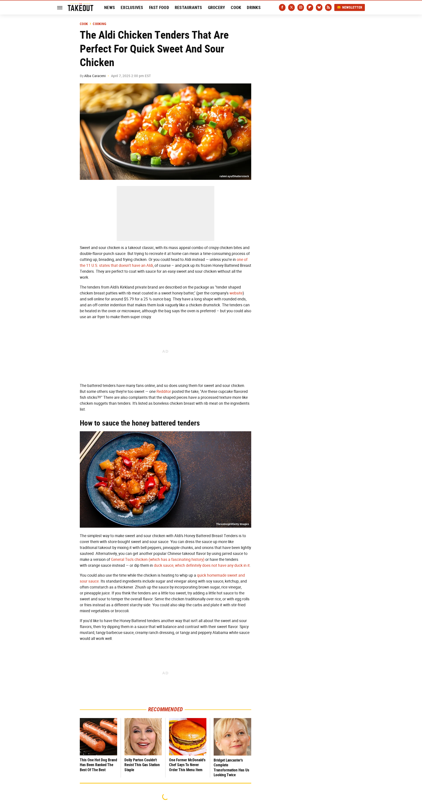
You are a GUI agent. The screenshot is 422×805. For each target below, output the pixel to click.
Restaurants (188, 7)
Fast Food (159, 7)
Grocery (216, 7)
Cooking (99, 24)
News (109, 7)
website (236, 293)
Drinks (254, 7)
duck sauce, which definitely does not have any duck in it (202, 565)
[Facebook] (282, 7)
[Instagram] (300, 7)
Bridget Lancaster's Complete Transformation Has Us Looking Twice (231, 767)
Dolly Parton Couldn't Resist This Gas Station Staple (142, 765)
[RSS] (328, 7)
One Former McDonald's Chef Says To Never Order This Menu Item (187, 765)
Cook (236, 7)
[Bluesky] (319, 7)
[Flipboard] (310, 7)
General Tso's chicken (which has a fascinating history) (157, 559)
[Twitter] (291, 7)
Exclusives (132, 7)
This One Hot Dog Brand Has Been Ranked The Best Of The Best (98, 765)
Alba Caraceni (95, 76)
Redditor (163, 391)
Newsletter (352, 7)
